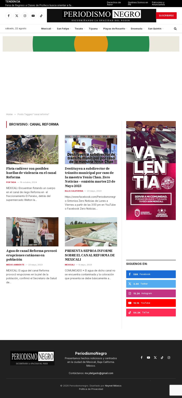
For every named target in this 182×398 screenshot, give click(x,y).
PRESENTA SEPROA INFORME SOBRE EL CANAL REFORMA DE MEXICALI (90, 255)
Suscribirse (166, 15)
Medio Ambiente (15, 264)
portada (11, 182)
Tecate (79, 28)
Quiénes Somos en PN (138, 3)
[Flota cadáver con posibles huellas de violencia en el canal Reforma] (32, 149)
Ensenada (136, 28)
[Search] (175, 29)
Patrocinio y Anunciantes (158, 3)
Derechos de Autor (114, 3)
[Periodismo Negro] (101, 15)
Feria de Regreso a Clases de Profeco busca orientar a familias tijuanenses (40, 5)
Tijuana (93, 28)
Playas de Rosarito (114, 28)
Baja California (74, 191)
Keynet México (113, 385)
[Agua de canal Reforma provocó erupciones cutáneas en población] (32, 231)
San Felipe (63, 28)
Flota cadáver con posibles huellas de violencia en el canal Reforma (31, 172)
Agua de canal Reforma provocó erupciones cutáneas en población (31, 255)
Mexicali (46, 28)
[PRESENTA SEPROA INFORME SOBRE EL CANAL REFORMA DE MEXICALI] (91, 231)
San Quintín (154, 28)
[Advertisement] (91, 85)
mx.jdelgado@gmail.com (99, 373)
